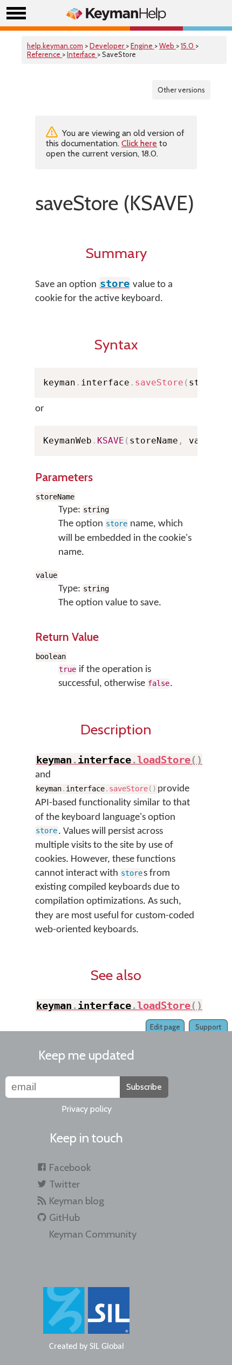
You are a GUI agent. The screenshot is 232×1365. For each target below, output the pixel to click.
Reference (44, 54)
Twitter (64, 1184)
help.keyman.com (55, 45)
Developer (108, 45)
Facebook (70, 1167)
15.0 (188, 45)
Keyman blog (76, 1201)
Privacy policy (87, 1109)
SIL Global (107, 1346)
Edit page (165, 1027)
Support (208, 1027)
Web (167, 45)
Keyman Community (93, 1234)
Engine (142, 45)
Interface (82, 54)
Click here (139, 143)
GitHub (64, 1217)
